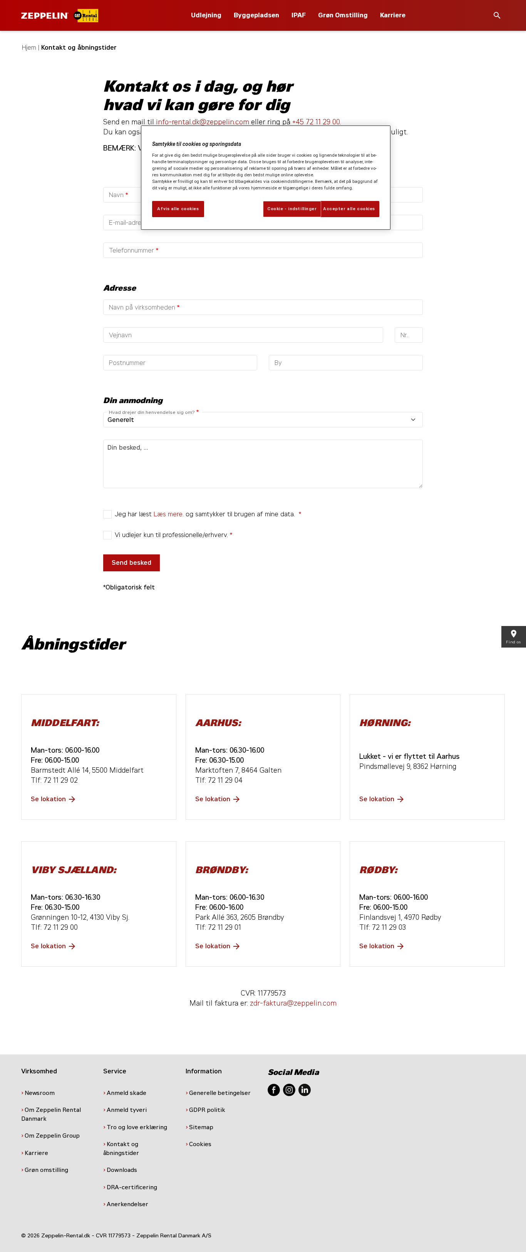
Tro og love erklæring (137, 1127)
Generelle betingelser (220, 1093)
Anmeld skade (126, 1093)
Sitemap (202, 1127)
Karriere (392, 15)
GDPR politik (208, 1109)
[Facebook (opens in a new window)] (274, 1089)
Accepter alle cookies (349, 208)
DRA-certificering (133, 1187)
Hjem (29, 47)
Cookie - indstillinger (292, 208)
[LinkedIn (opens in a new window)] (304, 1089)
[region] (266, 177)
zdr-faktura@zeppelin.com (293, 1003)
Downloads (122, 1170)
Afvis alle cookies (178, 208)
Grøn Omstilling (343, 15)
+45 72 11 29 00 (316, 122)
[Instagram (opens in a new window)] (289, 1089)
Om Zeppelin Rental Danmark (51, 1114)
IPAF (298, 15)
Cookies (201, 1144)
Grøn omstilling (46, 1170)
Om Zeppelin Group (53, 1135)
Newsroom (40, 1093)
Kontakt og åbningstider (122, 1149)
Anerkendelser (128, 1204)
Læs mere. (169, 514)
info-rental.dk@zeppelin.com (202, 122)
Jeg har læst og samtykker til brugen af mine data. (206, 514)
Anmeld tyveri (127, 1109)
